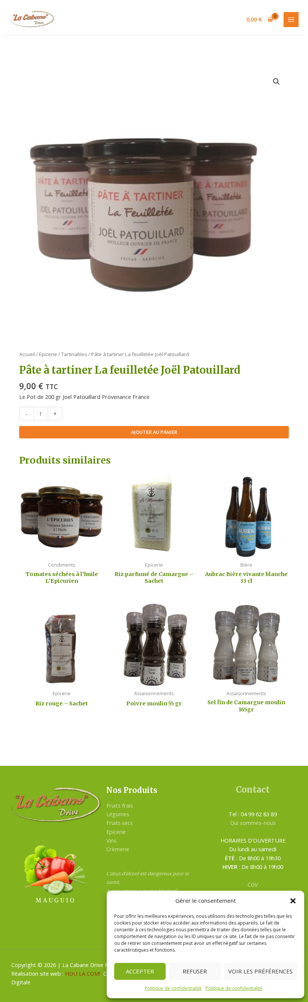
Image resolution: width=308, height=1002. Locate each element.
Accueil (27, 354)
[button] (293, 901)
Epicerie (48, 354)
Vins (111, 840)
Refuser (195, 971)
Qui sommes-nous (253, 822)
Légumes (117, 814)
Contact (253, 789)
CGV (253, 884)
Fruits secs (119, 822)
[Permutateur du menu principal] (291, 19)
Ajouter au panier (154, 432)
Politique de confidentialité (173, 988)
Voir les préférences (260, 971)
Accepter (140, 971)
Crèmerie (117, 849)
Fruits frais (119, 805)
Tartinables (74, 354)
